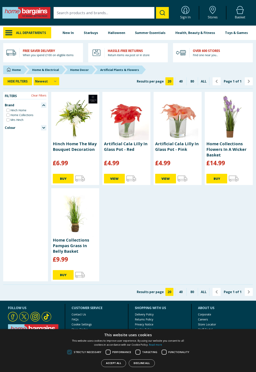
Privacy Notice (144, 324)
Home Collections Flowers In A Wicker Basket (226, 149)
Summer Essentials (150, 33)
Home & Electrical (45, 70)
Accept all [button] (113, 363)
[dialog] (128, 350)
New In (68, 33)
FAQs (75, 319)
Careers (203, 319)
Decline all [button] (142, 363)
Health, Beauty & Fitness (195, 33)
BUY (63, 178)
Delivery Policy (144, 314)
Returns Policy (144, 319)
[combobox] (111, 13)
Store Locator (207, 324)
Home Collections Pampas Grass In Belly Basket (71, 245)
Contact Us (79, 314)
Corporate (204, 314)
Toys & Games (236, 33)
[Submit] (162, 13)
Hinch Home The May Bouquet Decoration (75, 146)
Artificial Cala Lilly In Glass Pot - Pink (177, 146)
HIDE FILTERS (18, 81)
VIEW (114, 178)
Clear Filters (38, 95)
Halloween (116, 33)
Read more (155, 344)
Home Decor (79, 70)
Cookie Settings (82, 324)
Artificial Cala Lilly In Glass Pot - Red (126, 146)
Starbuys (91, 33)
